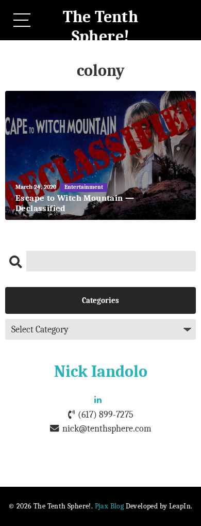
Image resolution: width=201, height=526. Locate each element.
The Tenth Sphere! (101, 26)
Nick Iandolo (100, 371)
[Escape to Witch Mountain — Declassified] (100, 155)
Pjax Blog (109, 506)
